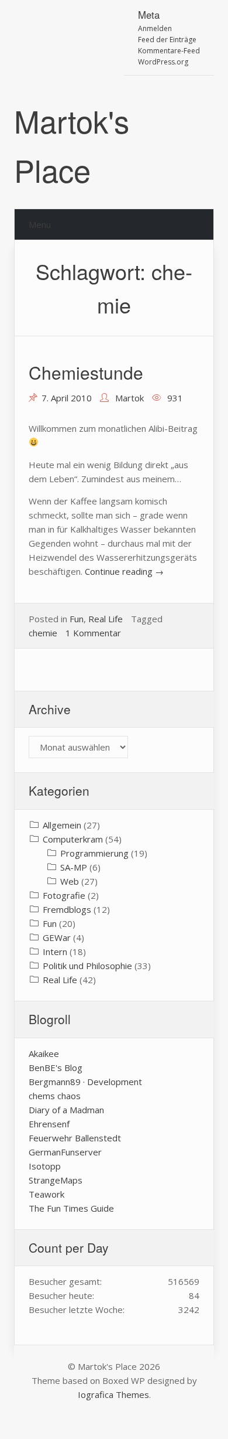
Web (69, 881)
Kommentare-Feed (169, 51)
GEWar (57, 937)
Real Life (105, 619)
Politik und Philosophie (87, 965)
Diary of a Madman (66, 1110)
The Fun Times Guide (71, 1208)
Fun (77, 619)
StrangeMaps (55, 1180)
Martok (129, 398)
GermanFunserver (65, 1152)
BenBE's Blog (55, 1067)
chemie (43, 633)
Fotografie (64, 895)
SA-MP (73, 867)
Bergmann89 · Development (85, 1081)
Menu (40, 224)
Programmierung (94, 853)
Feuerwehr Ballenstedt (75, 1138)
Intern (55, 951)
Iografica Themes (113, 1394)
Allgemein (62, 825)
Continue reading (124, 571)
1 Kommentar (93, 633)
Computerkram (73, 839)
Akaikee (44, 1053)
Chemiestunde (86, 372)
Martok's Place (71, 145)
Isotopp (45, 1166)
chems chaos (55, 1096)
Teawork (46, 1194)
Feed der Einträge (167, 40)
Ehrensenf (49, 1124)
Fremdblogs (67, 909)
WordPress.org (163, 62)
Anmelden (155, 28)
